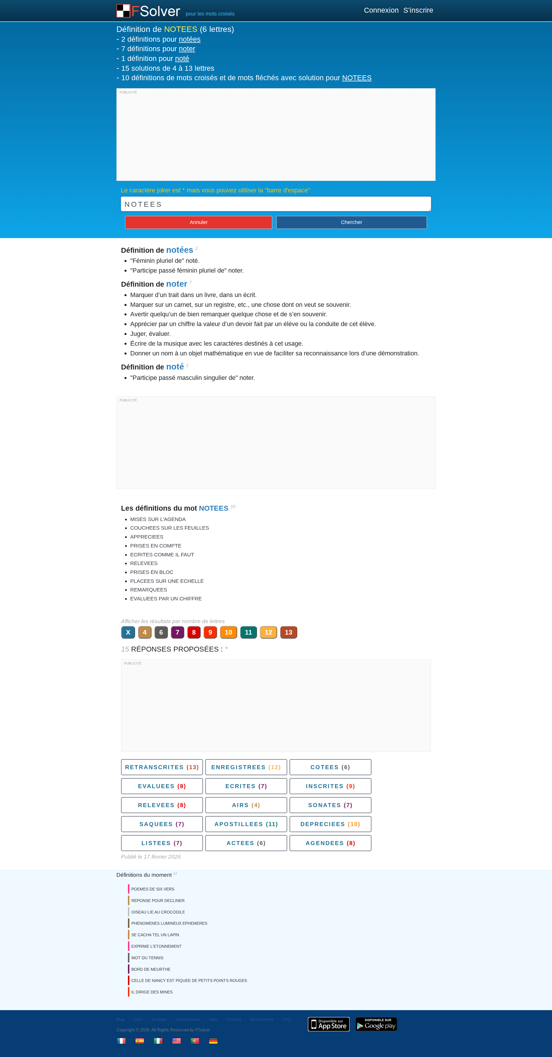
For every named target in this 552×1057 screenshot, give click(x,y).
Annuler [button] (199, 222)
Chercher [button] (351, 222)
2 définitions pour (161, 39)
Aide (214, 1019)
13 (288, 632)
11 (248, 632)
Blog (120, 1019)
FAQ (287, 1019)
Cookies (159, 1019)
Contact (234, 1019)
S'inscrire (418, 10)
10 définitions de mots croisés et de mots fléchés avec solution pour (246, 78)
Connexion (381, 10)
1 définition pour (155, 58)
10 (228, 632)
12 (268, 632)
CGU (138, 1019)
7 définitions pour (158, 49)
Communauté (188, 1019)
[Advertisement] (276, 136)
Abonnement (261, 1019)
